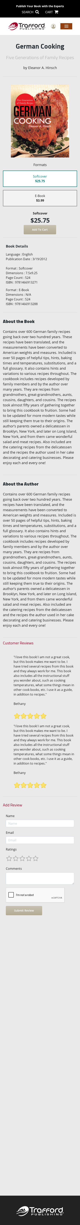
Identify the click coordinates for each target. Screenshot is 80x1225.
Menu (66, 26)
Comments (14, 868)
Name (10, 816)
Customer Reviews (18, 643)
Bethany (20, 704)
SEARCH (28, 12)
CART (49, 12)
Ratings (11, 849)
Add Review (12, 805)
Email (10, 832)
